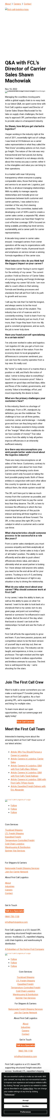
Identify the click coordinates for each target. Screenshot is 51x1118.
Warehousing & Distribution (17, 847)
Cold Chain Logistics (14, 844)
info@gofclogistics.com (16, 922)
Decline (25, 1106)
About (8, 4)
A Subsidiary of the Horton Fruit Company (24, 949)
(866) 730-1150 (12, 916)
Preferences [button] (9, 1095)
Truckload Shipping (14, 830)
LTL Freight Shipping (14, 833)
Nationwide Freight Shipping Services (22, 868)
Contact (27, 4)
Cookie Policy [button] (28, 1089)
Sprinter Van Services (15, 850)
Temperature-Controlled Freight (19, 840)
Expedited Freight (13, 837)
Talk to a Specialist (14, 911)
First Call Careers (25, 721)
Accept (25, 1101)
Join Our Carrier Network (16, 872)
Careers (17, 4)
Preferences (25, 1112)
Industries (9, 886)
